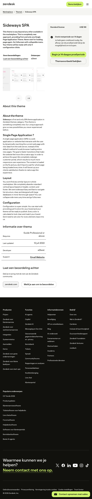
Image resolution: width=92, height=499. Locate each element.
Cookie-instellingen (65, 489)
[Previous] (19, 98)
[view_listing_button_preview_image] (18, 79)
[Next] (28, 98)
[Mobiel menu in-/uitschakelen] (87, 4)
